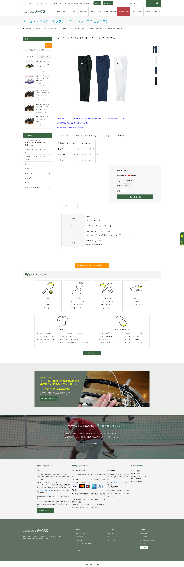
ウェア (99, 11)
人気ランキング (182, 238)
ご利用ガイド (143, 533)
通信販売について (123, 11)
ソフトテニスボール (77, 308)
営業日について (138, 465)
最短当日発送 (108, 3)
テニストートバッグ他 (106, 336)
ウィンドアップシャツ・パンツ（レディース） (74, 342)
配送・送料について (45, 465)
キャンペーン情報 (80, 533)
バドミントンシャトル (106, 308)
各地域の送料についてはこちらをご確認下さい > (92, 265)
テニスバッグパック (105, 339)
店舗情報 (147, 11)
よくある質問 (143, 547)
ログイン (140, 3)
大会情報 (140, 11)
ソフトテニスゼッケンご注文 (83, 544)
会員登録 (132, 3)
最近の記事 (30, 57)
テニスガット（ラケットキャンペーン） (36, 151)
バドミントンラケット (106, 301)
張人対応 (98, 3)
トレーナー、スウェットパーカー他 (71, 333)
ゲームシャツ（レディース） (45, 336)
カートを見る (111, 540)
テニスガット (48, 304)
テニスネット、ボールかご (133, 339)
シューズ (92, 11)
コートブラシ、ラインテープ (133, 342)
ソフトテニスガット (77, 304)
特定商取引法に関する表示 (147, 540)
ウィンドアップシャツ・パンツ (69, 339)
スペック (67, 206)
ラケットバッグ (104, 333)
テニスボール (48, 308)
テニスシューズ (136, 301)
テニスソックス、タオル (132, 336)
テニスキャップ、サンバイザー (134, 333)
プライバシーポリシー (146, 544)
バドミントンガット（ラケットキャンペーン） (36, 158)
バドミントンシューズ (136, 304)
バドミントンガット (107, 304)
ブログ (133, 11)
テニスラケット (48, 301)
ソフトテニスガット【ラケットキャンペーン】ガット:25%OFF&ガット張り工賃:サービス (36, 142)
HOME (59, 11)
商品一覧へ (91, 353)
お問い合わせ (92, 444)
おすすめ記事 (45, 57)
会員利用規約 (143, 537)
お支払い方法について (81, 465)
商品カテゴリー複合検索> (37, 50)
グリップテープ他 (104, 342)
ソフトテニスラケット (77, 301)
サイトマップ (79, 547)
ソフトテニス (73, 11)
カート (155, 3)
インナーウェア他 (65, 336)
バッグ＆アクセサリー (109, 11)
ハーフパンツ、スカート (44, 342)
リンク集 (78, 551)
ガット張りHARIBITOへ (48, 398)
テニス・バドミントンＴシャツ (46, 339)
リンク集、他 (156, 11)
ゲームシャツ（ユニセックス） (46, 333)
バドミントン (83, 11)
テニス (65, 11)
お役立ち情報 (79, 537)
